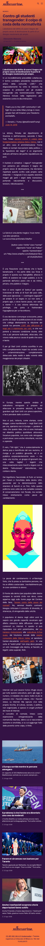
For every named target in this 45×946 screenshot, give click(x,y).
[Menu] (42, 3)
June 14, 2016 (11, 125)
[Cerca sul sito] (38, 3)
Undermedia (26, 936)
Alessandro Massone (12, 39)
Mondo (5, 11)
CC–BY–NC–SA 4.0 (13, 936)
